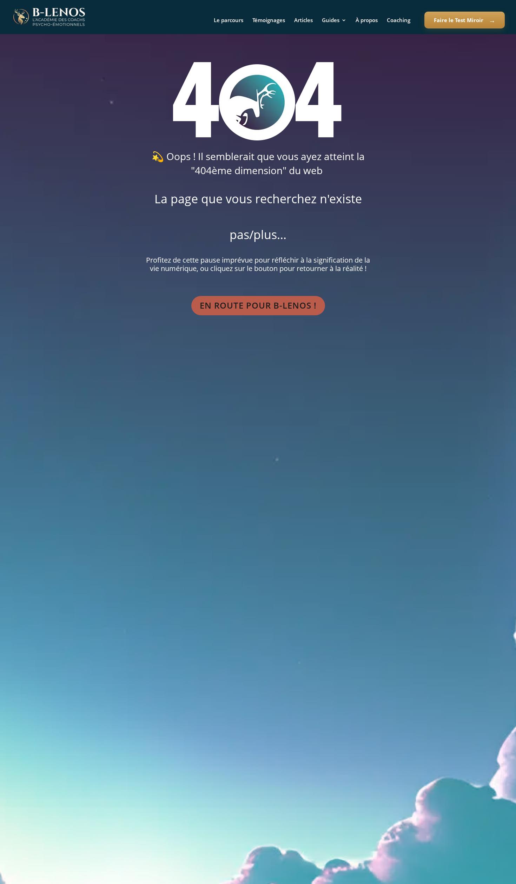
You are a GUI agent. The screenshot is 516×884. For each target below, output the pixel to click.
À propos (367, 21)
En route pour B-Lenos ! (258, 305)
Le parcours (228, 21)
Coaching (398, 21)
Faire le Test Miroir (458, 20)
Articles (303, 21)
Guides (330, 21)
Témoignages (268, 21)
